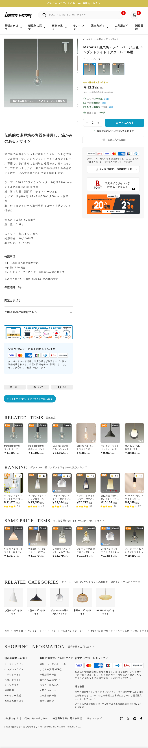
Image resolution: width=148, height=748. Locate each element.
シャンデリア (12, 685)
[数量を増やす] (98, 122)
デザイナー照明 (13, 695)
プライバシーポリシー (35, 718)
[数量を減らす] (87, 122)
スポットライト (13, 674)
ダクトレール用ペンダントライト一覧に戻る (29, 398)
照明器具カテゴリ (14, 701)
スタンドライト (13, 680)
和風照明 (9, 690)
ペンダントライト (14, 669)
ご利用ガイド (11, 718)
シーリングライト (14, 664)
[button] (11, 76)
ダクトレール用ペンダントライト (102, 39)
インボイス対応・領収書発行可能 (115, 169)
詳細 (106, 99)
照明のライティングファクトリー (25, 727)
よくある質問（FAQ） (52, 669)
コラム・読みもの (49, 685)
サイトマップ (94, 718)
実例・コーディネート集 (53, 664)
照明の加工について (50, 680)
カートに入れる (125, 122)
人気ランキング (48, 690)
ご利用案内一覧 (48, 695)
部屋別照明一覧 (48, 674)
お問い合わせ (47, 701)
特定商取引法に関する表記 (67, 718)
